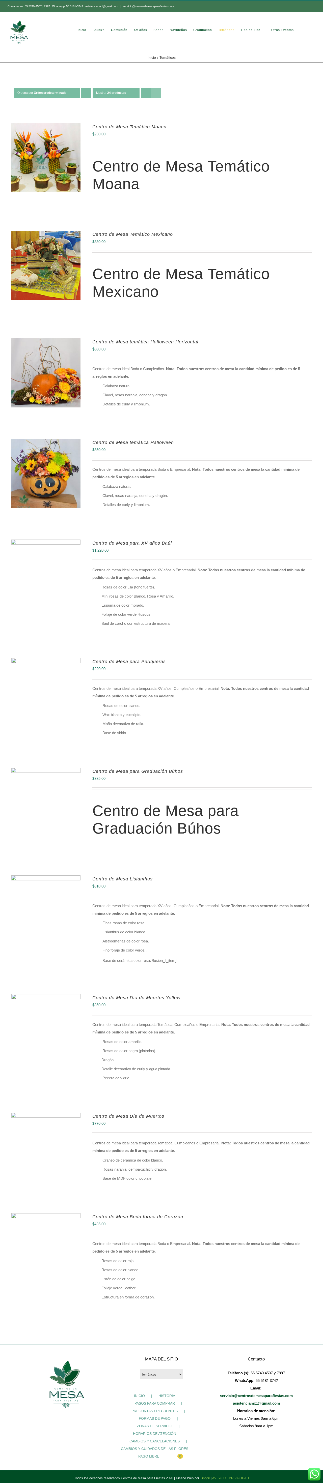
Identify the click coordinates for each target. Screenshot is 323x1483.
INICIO (139, 1396)
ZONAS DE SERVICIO (154, 1426)
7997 (47, 6)
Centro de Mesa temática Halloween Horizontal (145, 341)
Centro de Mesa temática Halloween (133, 442)
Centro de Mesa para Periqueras (129, 661)
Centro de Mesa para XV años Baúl (132, 543)
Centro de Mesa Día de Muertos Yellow (136, 997)
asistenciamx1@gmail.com (102, 6)
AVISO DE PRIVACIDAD (230, 1478)
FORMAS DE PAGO (155, 1418)
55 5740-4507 (33, 6)
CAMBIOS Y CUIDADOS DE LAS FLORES (154, 1449)
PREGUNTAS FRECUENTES (154, 1411)
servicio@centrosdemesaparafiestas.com (148, 6)
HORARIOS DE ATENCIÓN (154, 1434)
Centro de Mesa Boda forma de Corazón (137, 1216)
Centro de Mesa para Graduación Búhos (137, 771)
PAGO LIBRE (148, 1456)
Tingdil (205, 1478)
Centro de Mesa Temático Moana (129, 126)
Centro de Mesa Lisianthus (122, 878)
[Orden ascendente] (86, 93)
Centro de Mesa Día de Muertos (128, 1116)
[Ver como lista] (156, 93)
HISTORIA (166, 1396)
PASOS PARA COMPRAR (154, 1403)
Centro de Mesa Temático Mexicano (132, 234)
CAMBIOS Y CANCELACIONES (154, 1441)
